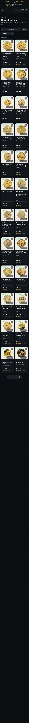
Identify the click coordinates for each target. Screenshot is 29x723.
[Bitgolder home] (5, 10)
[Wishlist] (22, 10)
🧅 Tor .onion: (14, 5)
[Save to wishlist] (12, 41)
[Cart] (26, 10)
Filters (24, 29)
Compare (10, 50)
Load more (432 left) (14, 377)
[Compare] (19, 10)
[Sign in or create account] (16, 10)
